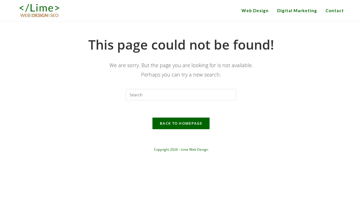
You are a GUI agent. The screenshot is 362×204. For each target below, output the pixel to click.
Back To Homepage (181, 123)
